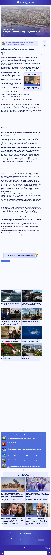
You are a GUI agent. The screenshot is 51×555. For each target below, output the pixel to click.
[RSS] (14, 538)
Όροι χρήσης (22, 547)
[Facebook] (5, 538)
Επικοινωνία (29, 547)
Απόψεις (4, 29)
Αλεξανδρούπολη (5, 260)
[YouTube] (11, 538)
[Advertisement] (21, 277)
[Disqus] (21, 380)
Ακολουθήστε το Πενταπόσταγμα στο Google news (19, 255)
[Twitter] (8, 538)
